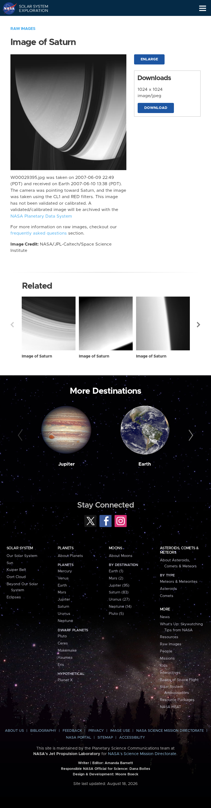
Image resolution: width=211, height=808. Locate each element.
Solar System (20, 548)
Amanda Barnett (119, 763)
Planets (65, 548)
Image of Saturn (37, 356)
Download (155, 108)
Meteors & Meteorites (179, 582)
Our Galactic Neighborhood (30, 21)
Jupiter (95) (119, 585)
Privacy (96, 731)
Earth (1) (116, 571)
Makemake (67, 650)
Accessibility (132, 737)
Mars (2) (116, 578)
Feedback (72, 731)
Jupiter (66, 464)
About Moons (120, 556)
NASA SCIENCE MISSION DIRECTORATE (170, 731)
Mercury (65, 571)
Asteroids (168, 589)
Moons (115, 548)
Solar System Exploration (30, 8)
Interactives (170, 673)
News (165, 617)
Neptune (65, 621)
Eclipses (14, 597)
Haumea (65, 658)
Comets (166, 596)
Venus (63, 578)
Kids (164, 666)
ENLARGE (149, 59)
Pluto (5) (116, 614)
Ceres (63, 643)
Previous (12, 324)
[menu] (202, 8)
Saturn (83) (119, 592)
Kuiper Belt (16, 570)
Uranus (64, 614)
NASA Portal (78, 737)
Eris (61, 665)
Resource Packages (177, 700)
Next (199, 324)
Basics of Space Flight (179, 680)
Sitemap (105, 737)
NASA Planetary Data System (41, 216)
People (166, 651)
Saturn (63, 607)
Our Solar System (22, 556)
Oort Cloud (16, 577)
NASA (7, 8)
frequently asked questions (38, 233)
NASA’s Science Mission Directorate (142, 754)
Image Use (120, 731)
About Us (14, 731)
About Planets (70, 556)
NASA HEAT (170, 707)
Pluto (62, 636)
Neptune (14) (120, 607)
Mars (62, 592)
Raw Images (22, 29)
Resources (169, 637)
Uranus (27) (119, 599)
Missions (167, 658)
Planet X (65, 680)
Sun (10, 563)
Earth (144, 464)
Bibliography (43, 731)
